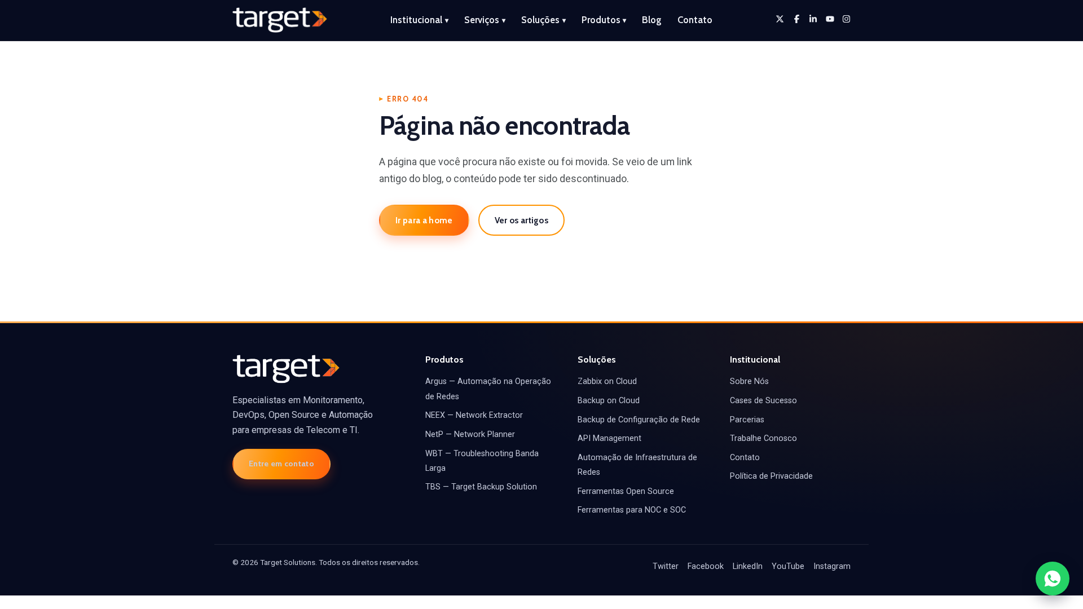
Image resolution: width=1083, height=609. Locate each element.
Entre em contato (281, 463)
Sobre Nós (749, 381)
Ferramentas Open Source (626, 491)
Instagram (832, 566)
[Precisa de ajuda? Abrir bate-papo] (1052, 578)
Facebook (706, 566)
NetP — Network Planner (470, 434)
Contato (694, 19)
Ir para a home (423, 220)
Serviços (484, 19)
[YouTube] (830, 19)
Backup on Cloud (609, 400)
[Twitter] (780, 19)
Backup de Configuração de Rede (639, 420)
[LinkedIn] (813, 19)
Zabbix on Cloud (607, 381)
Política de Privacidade (771, 476)
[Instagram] (846, 19)
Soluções (543, 19)
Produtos (604, 19)
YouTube (788, 566)
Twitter (666, 566)
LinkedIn (748, 566)
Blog (652, 19)
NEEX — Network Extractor (474, 415)
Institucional (419, 19)
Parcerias (747, 420)
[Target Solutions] (279, 20)
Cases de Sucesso (763, 400)
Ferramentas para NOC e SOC (632, 510)
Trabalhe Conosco (763, 438)
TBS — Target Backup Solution (481, 487)
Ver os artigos (521, 220)
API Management (609, 438)
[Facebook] (797, 19)
